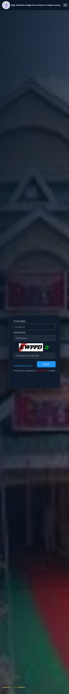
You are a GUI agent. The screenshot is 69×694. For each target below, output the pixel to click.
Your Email (19, 320)
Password (19, 331)
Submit (46, 362)
